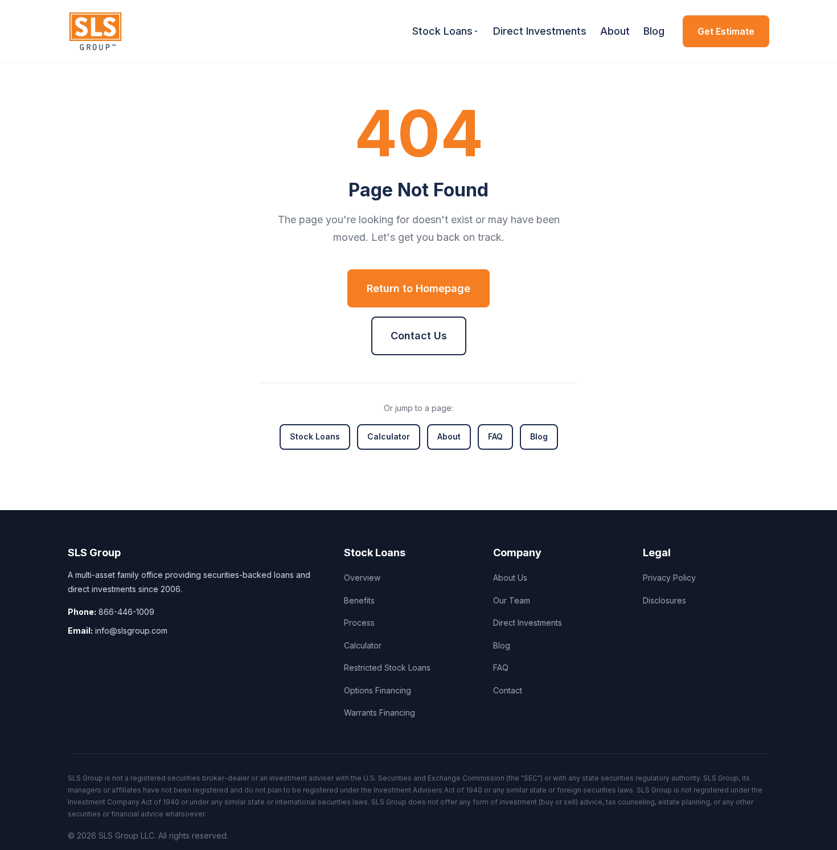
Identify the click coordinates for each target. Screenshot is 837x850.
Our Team (511, 600)
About (615, 31)
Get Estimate (726, 31)
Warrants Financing (379, 712)
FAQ (495, 436)
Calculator (388, 436)
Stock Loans (442, 31)
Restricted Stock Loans (387, 667)
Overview (362, 577)
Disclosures (664, 600)
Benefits (359, 600)
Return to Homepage (418, 288)
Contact (507, 690)
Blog (653, 31)
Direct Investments (539, 31)
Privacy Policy (669, 577)
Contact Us (419, 336)
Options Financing (377, 690)
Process (359, 622)
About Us (510, 577)
